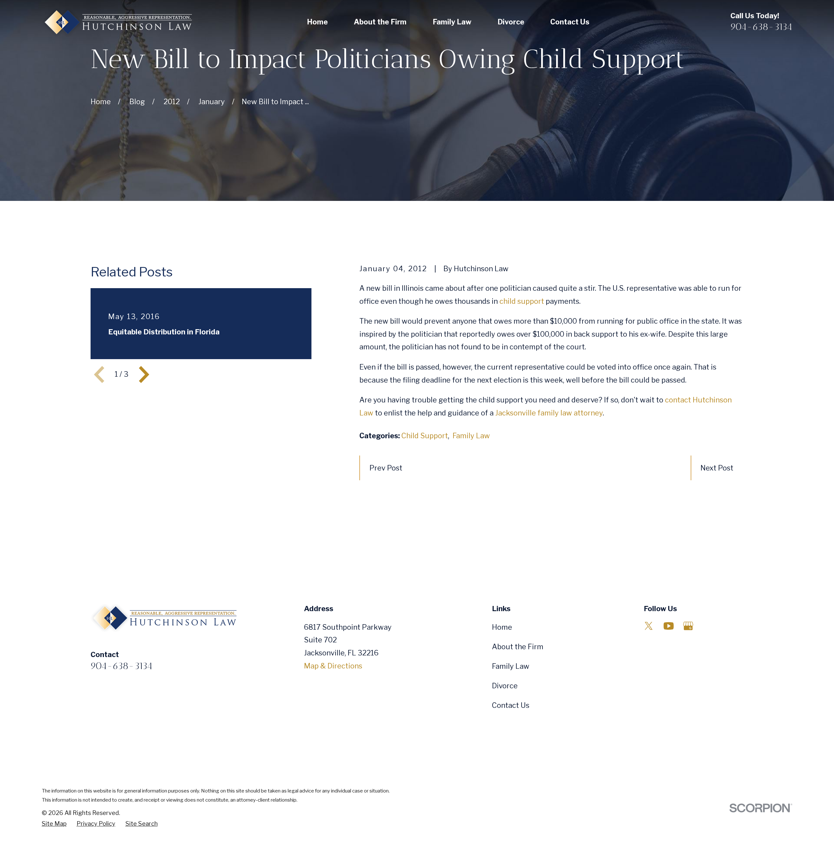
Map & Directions (333, 666)
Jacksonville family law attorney (549, 413)
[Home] (117, 22)
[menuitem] (54, 824)
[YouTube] (669, 626)
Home (502, 627)
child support (521, 301)
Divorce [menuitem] (510, 22)
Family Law (471, 435)
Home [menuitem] (317, 22)
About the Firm (517, 646)
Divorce (505, 685)
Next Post (716, 468)
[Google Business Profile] (688, 626)
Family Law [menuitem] (452, 22)
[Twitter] (649, 626)
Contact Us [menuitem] (569, 22)
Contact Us (510, 705)
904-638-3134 (761, 26)
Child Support (424, 435)
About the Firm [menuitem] (380, 22)
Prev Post (385, 468)
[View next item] (144, 374)
